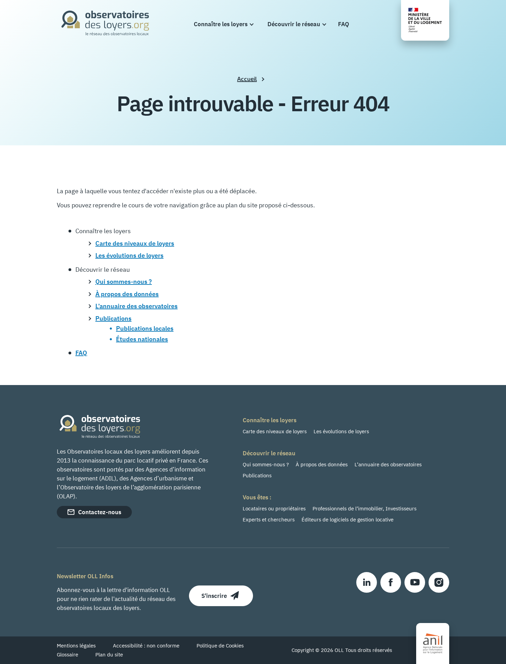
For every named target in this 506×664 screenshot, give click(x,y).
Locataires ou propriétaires (274, 508)
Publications (257, 475)
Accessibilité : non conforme (146, 645)
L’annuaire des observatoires (388, 464)
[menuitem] (223, 24)
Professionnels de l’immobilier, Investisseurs (365, 508)
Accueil (247, 78)
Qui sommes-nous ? (266, 464)
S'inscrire (214, 596)
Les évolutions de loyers (341, 431)
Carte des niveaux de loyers (275, 431)
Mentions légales (76, 645)
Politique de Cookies (220, 645)
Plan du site (109, 654)
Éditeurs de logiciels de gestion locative (347, 519)
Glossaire (67, 654)
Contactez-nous (99, 512)
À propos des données (322, 464)
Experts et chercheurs (269, 519)
